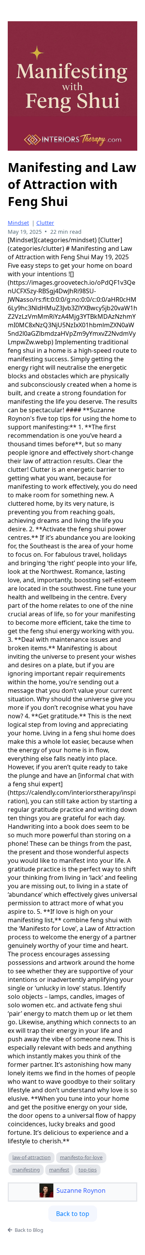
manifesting (26, 1169)
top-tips (87, 1169)
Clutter (45, 222)
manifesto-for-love (81, 1157)
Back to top (72, 1213)
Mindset (18, 222)
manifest (59, 1169)
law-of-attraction (31, 1157)
